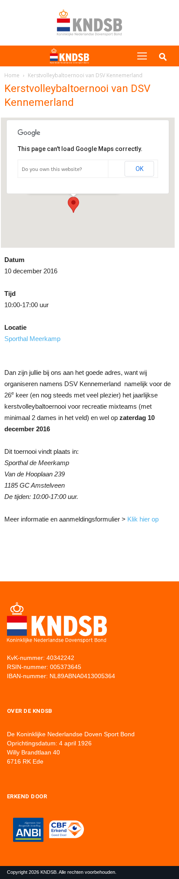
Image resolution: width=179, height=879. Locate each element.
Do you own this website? (52, 169)
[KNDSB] (69, 56)
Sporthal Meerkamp (32, 338)
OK (139, 168)
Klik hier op (143, 519)
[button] (73, 205)
